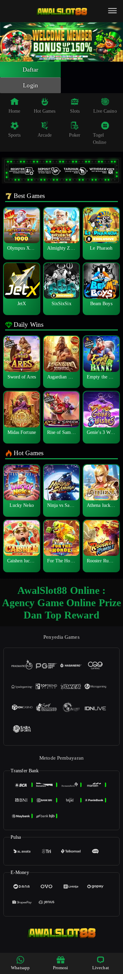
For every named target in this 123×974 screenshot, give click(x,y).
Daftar (31, 69)
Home (14, 111)
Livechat (100, 967)
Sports (14, 135)
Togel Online (99, 139)
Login (30, 85)
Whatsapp (20, 967)
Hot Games (45, 111)
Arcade (45, 135)
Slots (75, 111)
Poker (75, 135)
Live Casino (105, 111)
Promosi (60, 967)
